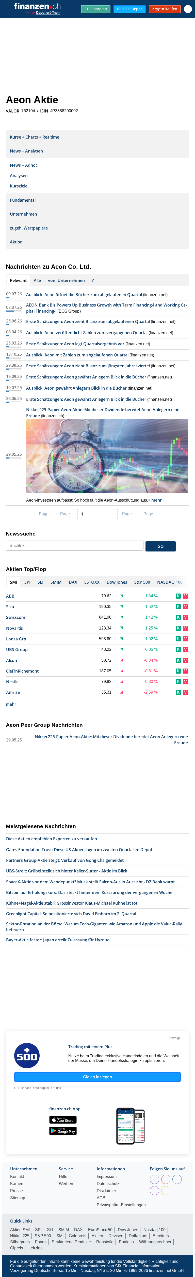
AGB (101, 1198)
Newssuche (21, 534)
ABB (10, 596)
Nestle (12, 681)
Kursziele (18, 186)
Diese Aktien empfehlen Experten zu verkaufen (51, 839)
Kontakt (17, 1177)
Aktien (97, 1236)
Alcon (11, 660)
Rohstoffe (104, 1242)
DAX (78, 1230)
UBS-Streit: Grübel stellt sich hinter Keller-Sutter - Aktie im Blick (66, 871)
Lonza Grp (16, 639)
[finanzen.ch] (37, 6)
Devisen (115, 1236)
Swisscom (15, 617)
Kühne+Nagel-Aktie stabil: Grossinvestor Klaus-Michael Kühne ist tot (71, 903)
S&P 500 (43, 1236)
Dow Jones (128, 1230)
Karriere (17, 1184)
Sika (10, 606)
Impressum (107, 1177)
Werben (66, 1184)
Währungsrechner (155, 1242)
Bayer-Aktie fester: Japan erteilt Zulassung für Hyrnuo (58, 940)
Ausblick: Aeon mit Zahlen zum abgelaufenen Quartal (77, 355)
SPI (38, 1230)
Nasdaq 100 (154, 1230)
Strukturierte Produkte (71, 1242)
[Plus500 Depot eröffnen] (42, 12)
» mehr (155, 500)
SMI (59, 1236)
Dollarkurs (138, 1236)
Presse (16, 1191)
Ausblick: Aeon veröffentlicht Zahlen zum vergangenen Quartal (87, 332)
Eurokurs (161, 1236)
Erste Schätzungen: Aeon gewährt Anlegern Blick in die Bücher (86, 377)
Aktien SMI (20, 1230)
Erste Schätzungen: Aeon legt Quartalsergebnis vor (75, 344)
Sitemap (17, 1198)
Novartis (14, 628)
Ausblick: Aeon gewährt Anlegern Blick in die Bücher (76, 388)
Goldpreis (77, 1236)
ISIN (44, 111)
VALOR (12, 111)
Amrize (13, 692)
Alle (37, 280)
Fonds (40, 1242)
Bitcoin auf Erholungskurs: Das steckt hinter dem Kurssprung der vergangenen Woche (89, 892)
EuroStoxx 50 (100, 1230)
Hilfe (63, 1177)
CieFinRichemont (22, 671)
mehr (11, 704)
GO (160, 546)
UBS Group (17, 649)
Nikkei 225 (19, 1236)
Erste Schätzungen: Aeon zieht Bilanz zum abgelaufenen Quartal (88, 321)
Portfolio (126, 1242)
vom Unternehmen (66, 280)
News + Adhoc (24, 165)
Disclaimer (106, 1191)
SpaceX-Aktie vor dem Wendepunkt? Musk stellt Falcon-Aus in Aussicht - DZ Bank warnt (90, 882)
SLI (50, 1230)
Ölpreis (16, 1248)
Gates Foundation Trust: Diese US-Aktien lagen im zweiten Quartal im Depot (79, 849)
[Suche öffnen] (188, 9)
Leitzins (35, 1248)
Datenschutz (108, 1184)
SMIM (63, 1230)
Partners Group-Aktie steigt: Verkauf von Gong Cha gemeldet (65, 860)
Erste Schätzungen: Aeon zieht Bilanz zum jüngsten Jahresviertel (88, 366)
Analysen (19, 175)
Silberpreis (20, 1242)
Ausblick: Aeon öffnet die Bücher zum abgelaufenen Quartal (84, 294)
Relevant (18, 280)
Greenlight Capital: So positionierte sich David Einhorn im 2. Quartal (71, 914)
